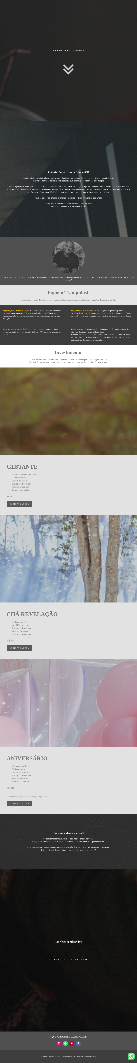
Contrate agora (19, 504)
